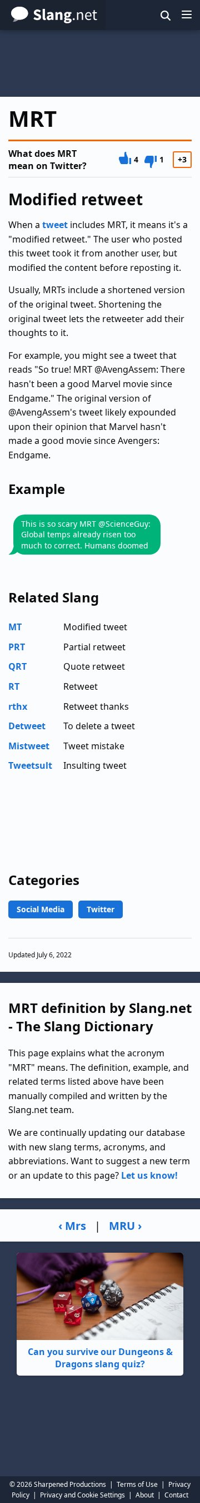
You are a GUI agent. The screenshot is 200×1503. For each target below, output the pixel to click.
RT (13, 686)
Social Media (40, 909)
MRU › (125, 1225)
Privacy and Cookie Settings (82, 1495)
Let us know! (149, 1175)
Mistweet (28, 746)
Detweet (27, 726)
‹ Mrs (72, 1225)
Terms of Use (137, 1484)
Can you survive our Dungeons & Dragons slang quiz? (100, 1358)
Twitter (100, 909)
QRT (17, 666)
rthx (17, 706)
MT (15, 627)
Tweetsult (30, 765)
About (145, 1495)
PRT (16, 647)
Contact (176, 1495)
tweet (55, 225)
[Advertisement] (100, 63)
